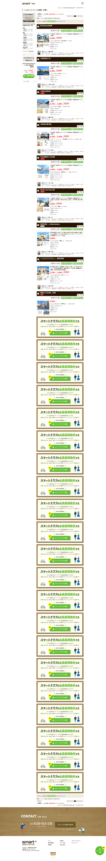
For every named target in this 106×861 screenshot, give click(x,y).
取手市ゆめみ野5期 (46, 25)
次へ (81, 16)
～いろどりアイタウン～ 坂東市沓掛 (52, 258)
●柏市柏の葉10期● (46, 124)
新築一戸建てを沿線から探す (69, 7)
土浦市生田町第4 (45, 91)
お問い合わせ (62, 844)
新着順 (46, 18)
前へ (68, 16)
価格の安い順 (50, 18)
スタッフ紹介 (62, 842)
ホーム (49, 840)
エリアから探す (26, 81)
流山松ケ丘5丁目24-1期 (47, 189)
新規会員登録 (51, 842)
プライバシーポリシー (76, 840)
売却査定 (50, 844)
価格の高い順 (57, 18)
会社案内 (61, 840)
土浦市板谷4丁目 (45, 58)
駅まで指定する (29, 18)
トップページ (59, 7)
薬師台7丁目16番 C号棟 (48, 292)
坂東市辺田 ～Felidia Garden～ (50, 224)
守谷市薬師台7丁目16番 (47, 157)
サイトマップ (74, 842)
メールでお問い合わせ (66, 824)
